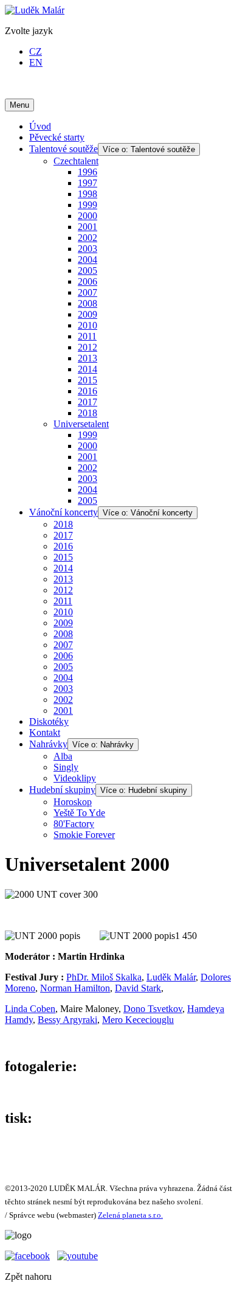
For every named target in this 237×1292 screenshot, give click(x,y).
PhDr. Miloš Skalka (104, 977)
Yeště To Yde (79, 813)
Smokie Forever (84, 834)
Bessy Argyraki (67, 1019)
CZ (35, 51)
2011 (87, 336)
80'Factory (73, 824)
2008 (87, 303)
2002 (87, 237)
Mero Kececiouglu (138, 1019)
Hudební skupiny (62, 789)
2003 (87, 248)
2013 (87, 358)
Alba (62, 756)
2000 (87, 216)
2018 (87, 413)
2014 (87, 369)
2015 (87, 380)
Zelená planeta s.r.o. (130, 1215)
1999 (87, 205)
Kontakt (44, 732)
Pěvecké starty (56, 137)
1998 (87, 194)
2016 (87, 391)
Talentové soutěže (63, 149)
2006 (87, 281)
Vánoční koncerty (63, 512)
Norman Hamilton (75, 988)
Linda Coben (30, 1009)
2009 (87, 314)
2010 (87, 325)
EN (36, 62)
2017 (87, 402)
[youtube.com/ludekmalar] (77, 1256)
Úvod (40, 126)
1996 (87, 172)
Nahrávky (48, 744)
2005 (87, 270)
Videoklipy (74, 778)
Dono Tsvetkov (152, 1009)
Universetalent (81, 424)
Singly (65, 767)
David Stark (138, 988)
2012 (87, 347)
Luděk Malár (171, 977)
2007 (87, 292)
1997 (87, 183)
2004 (87, 259)
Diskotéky (49, 721)
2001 (87, 227)
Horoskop (72, 802)
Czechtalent (75, 161)
